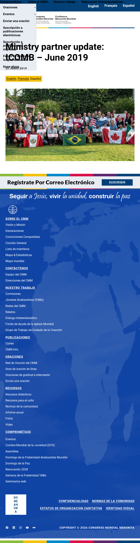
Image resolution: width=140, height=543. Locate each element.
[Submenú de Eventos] (35, 14)
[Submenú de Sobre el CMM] (49, 2)
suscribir (117, 182)
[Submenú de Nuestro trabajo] (77, 2)
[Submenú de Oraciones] (35, 7)
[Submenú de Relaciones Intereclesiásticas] (125, 2)
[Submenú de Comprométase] (23, 2)
